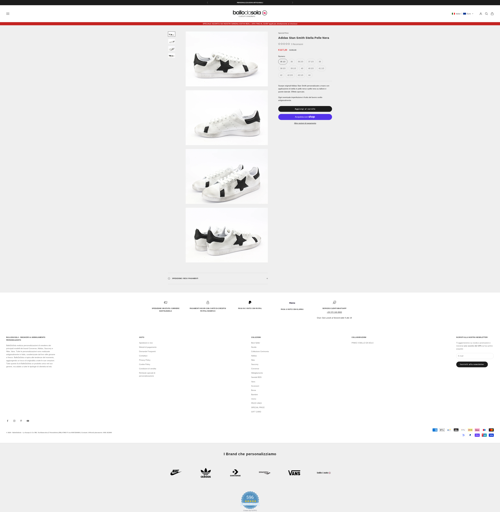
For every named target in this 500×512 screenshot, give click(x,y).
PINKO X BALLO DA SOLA (362, 343)
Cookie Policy (144, 364)
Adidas (254, 356)
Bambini (254, 394)
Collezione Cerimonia (260, 351)
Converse (255, 369)
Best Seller (255, 343)
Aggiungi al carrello (305, 109)
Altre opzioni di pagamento (305, 123)
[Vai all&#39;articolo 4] (171, 55)
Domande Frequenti (147, 351)
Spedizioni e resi (146, 343)
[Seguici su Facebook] (7, 421)
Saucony (254, 364)
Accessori (255, 386)
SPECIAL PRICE (258, 407)
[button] (462, 14)
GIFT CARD (256, 412)
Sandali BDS (256, 377)
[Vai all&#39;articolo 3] (171, 48)
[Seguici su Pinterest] (21, 421)
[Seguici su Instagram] (14, 421)
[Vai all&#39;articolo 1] (171, 34)
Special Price (283, 33)
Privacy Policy (144, 360)
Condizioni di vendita (147, 369)
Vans (253, 382)
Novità (253, 347)
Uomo (253, 399)
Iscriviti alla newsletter (472, 364)
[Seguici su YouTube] (28, 421)
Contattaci (143, 356)
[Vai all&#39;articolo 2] (171, 41)
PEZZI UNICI (256, 403)
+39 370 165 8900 (334, 312)
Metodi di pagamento (148, 347)
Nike (253, 360)
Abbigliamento (257, 373)
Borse (253, 390)
